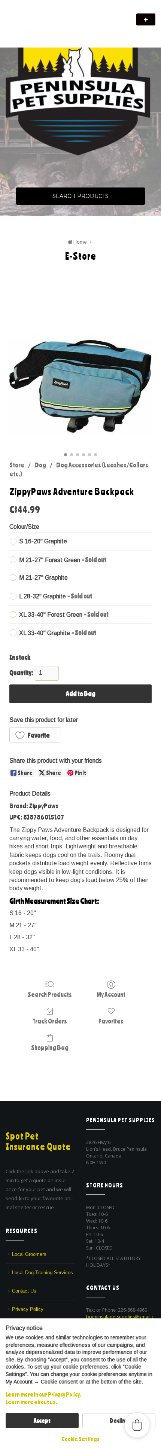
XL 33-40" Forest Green (64, 614)
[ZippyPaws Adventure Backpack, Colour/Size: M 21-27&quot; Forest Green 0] (80, 386)
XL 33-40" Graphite (57, 632)
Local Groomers (29, 1254)
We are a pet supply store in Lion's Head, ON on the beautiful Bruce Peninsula (70, 29)
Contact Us (24, 1291)
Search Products (80, 196)
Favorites (111, 1021)
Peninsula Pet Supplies (41, 15)
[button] (35, 734)
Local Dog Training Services (42, 1272)
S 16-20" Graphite (43, 541)
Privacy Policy (27, 1309)
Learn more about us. (31, 1401)
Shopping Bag (50, 1047)
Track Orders (50, 1021)
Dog (40, 465)
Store (16, 465)
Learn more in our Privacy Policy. (43, 1394)
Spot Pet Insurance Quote (38, 1141)
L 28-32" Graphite (55, 596)
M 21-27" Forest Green (62, 559)
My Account (111, 994)
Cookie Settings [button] (80, 1439)
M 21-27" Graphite (43, 577)
